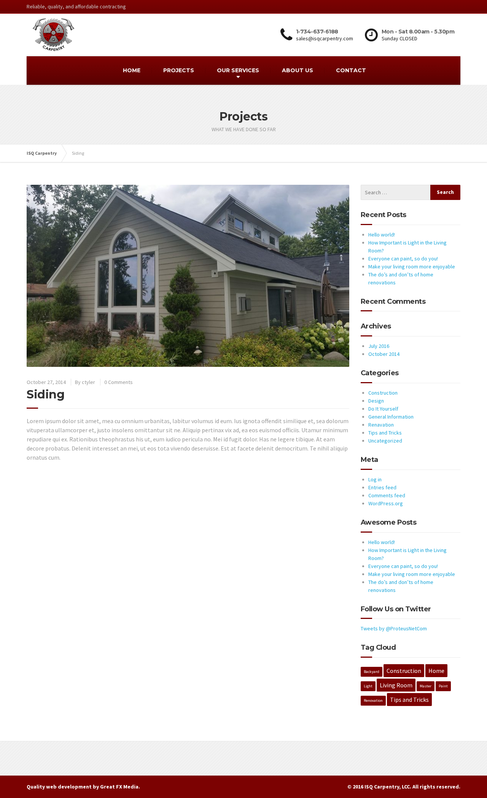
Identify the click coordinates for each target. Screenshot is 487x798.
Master (425, 686)
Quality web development (59, 786)
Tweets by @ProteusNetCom (394, 628)
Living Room (396, 685)
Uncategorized (385, 440)
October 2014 (383, 354)
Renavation (381, 424)
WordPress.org (385, 503)
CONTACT (351, 70)
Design (376, 400)
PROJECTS (178, 70)
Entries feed (382, 487)
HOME (131, 70)
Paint (443, 686)
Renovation (373, 700)
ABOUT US (297, 70)
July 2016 (378, 346)
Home (436, 670)
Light (368, 686)
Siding (45, 394)
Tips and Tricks (385, 432)
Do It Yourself (383, 408)
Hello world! (381, 234)
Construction (383, 392)
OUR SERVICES (238, 70)
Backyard (371, 671)
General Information (391, 416)
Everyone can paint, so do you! (403, 258)
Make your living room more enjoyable (411, 266)
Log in (375, 479)
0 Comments (118, 382)
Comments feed (386, 495)
